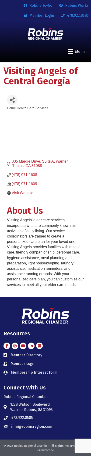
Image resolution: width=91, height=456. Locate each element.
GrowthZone (45, 450)
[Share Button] (12, 100)
